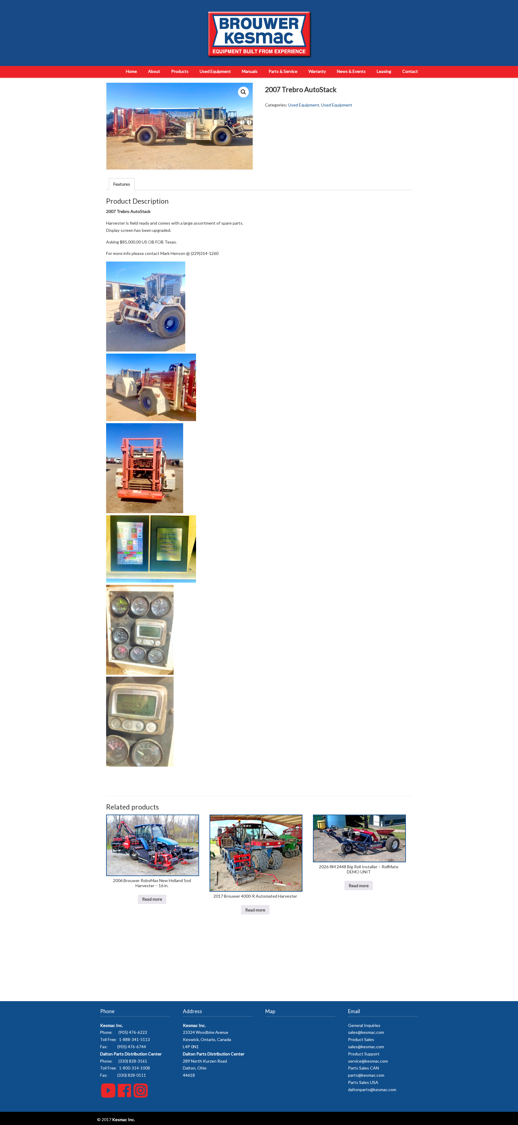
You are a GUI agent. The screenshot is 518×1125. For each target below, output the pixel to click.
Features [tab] (121, 184)
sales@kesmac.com (366, 1032)
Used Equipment (303, 104)
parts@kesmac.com (366, 1075)
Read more (152, 899)
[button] (243, 92)
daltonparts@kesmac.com (372, 1089)
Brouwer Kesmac (259, 34)
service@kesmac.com (368, 1061)
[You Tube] (108, 1096)
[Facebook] (124, 1096)
